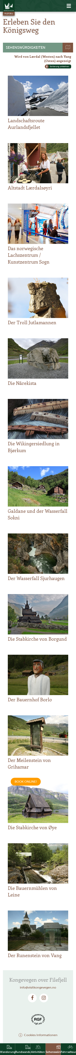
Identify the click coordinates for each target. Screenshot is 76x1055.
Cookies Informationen (40, 1035)
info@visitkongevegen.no (38, 987)
